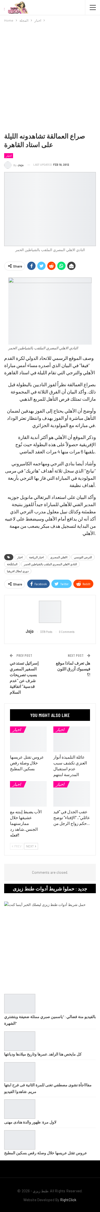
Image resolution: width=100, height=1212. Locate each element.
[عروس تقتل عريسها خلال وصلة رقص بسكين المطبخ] (28, 739)
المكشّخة (12, 564)
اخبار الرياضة (36, 557)
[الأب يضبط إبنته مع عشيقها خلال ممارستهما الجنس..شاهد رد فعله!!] (28, 794)
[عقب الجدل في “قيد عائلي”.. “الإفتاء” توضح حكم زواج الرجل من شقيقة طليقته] (71, 794)
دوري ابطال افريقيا (18, 571)
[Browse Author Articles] (50, 612)
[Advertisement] (50, 76)
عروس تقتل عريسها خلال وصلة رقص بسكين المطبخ (45, 1152)
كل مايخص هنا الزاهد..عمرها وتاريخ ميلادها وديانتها (43, 1054)
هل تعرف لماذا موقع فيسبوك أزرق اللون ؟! (73, 668)
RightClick (68, 1200)
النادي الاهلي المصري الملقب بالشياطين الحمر (50, 564)
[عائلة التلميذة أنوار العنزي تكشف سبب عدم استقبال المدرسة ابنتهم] (71, 739)
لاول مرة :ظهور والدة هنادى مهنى (30, 1122)
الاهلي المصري (59, 557)
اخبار (8, 155)
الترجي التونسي (83, 557)
